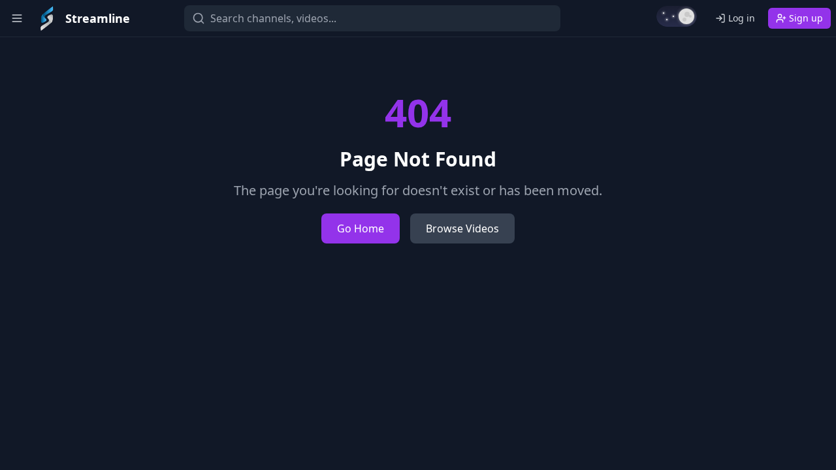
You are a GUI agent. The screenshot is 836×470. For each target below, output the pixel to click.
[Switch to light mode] (676, 16)
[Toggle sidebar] (17, 18)
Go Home (360, 228)
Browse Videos (462, 228)
